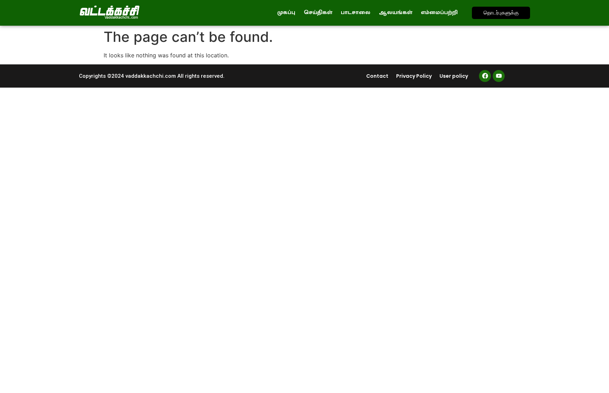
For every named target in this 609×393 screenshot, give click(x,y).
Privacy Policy (414, 76)
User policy (453, 76)
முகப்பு (286, 12)
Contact (377, 76)
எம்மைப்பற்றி (439, 12)
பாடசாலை (355, 12)
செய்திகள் (318, 12)
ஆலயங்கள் (395, 12)
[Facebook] (485, 76)
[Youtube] (499, 76)
